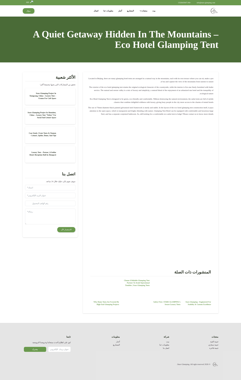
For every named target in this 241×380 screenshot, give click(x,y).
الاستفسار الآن (66, 230)
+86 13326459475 (184, 3)
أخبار (120, 11)
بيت (153, 11)
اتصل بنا (166, 348)
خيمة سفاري (213, 345)
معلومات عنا (108, 11)
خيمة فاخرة (213, 348)
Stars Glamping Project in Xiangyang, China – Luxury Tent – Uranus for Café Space (42, 95)
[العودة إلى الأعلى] (233, 370)
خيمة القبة (214, 342)
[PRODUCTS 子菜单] (140, 11)
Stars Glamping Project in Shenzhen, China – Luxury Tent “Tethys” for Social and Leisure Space (42, 115)
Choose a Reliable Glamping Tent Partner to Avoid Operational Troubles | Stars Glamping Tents (137, 282)
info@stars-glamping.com (206, 3)
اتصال (96, 11)
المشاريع (130, 11)
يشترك (35, 349)
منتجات (144, 11)
